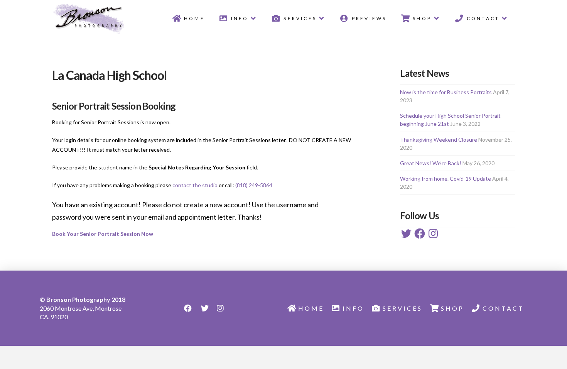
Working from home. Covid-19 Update (445, 178)
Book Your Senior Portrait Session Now (102, 233)
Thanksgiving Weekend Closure (438, 139)
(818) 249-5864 (253, 185)
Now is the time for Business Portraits (446, 92)
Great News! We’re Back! (430, 163)
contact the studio (195, 185)
